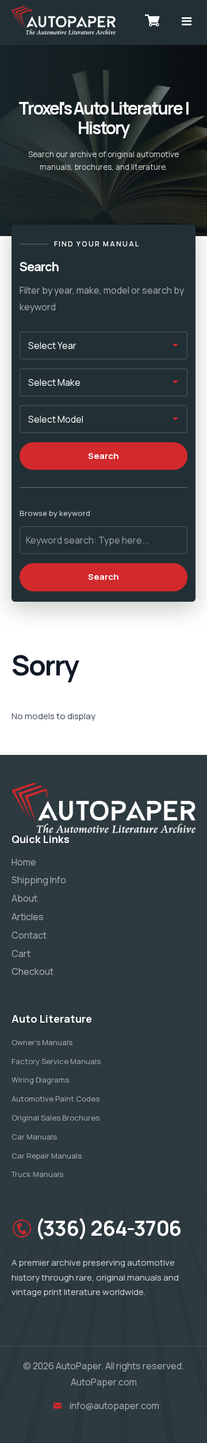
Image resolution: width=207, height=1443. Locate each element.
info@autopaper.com (114, 1405)
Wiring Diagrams (40, 1079)
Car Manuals (34, 1136)
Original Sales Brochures (55, 1117)
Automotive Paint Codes (55, 1098)
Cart (21, 953)
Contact (29, 935)
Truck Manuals (37, 1174)
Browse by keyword (55, 513)
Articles (28, 916)
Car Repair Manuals (47, 1155)
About (24, 898)
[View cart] (152, 20)
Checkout (32, 971)
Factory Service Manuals (56, 1061)
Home (24, 862)
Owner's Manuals (42, 1042)
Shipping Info (39, 880)
